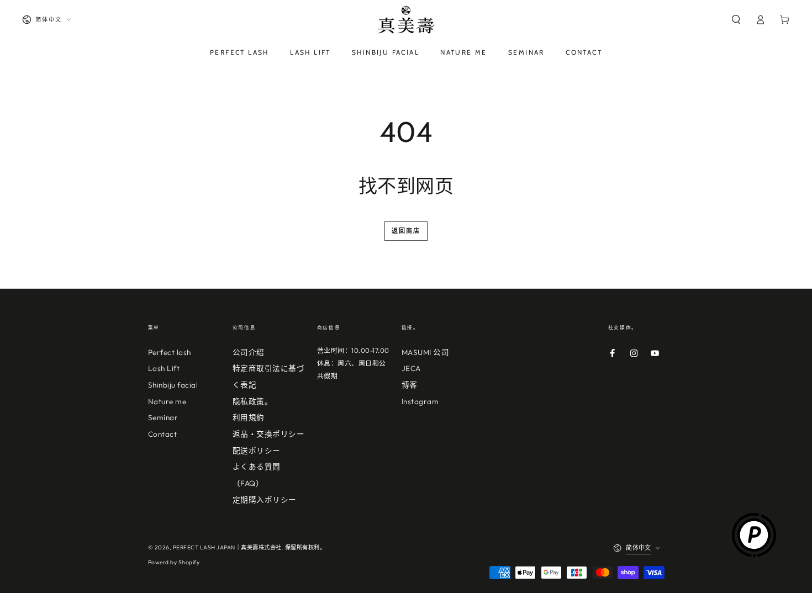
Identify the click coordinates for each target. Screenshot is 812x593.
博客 (410, 385)
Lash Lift (164, 368)
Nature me (167, 401)
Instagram (420, 401)
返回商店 (406, 231)
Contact (162, 434)
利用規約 (249, 417)
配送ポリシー (257, 451)
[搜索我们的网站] (736, 19)
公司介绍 (249, 352)
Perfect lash (169, 352)
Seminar (163, 417)
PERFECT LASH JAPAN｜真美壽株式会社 (227, 547)
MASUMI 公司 (426, 352)
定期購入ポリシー (265, 500)
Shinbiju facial (173, 385)
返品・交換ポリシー (269, 434)
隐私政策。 (253, 401)
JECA (411, 368)
